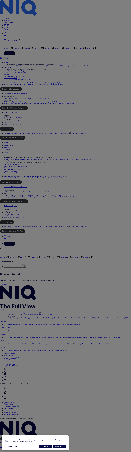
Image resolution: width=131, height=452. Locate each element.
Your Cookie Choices (11, 446)
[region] (35, 442)
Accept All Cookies (59, 446)
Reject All (45, 446)
